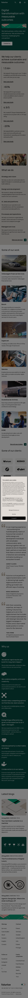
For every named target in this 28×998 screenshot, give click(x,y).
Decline (14, 514)
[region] (14, 499)
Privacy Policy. (20, 500)
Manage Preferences (14, 510)
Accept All (14, 518)
